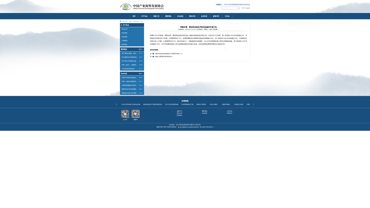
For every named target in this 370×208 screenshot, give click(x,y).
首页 (134, 16)
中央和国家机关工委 (187, 104)
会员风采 (204, 16)
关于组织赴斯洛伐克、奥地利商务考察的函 (130, 69)
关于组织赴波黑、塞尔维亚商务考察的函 (130, 53)
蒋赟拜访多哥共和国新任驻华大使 (130, 89)
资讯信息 (136, 21)
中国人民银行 (214, 104)
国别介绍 (192, 16)
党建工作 (156, 16)
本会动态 (180, 16)
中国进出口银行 (238, 104)
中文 (243, 8)
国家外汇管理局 (201, 104)
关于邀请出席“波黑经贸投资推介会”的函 (130, 57)
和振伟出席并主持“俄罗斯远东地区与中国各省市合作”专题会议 (130, 93)
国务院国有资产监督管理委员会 (152, 104)
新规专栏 (216, 16)
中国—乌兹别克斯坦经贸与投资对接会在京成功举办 (130, 81)
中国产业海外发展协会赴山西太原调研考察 (130, 77)
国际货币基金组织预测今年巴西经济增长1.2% (168, 53)
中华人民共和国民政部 (171, 104)
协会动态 (124, 73)
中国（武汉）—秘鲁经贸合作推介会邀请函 (130, 65)
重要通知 (168, 16)
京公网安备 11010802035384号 (189, 127)
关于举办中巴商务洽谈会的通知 (130, 61)
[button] (253, 104)
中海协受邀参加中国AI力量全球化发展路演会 (130, 85)
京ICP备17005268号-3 (206, 127)
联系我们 (179, 115)
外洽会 (227, 16)
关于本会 (144, 16)
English (248, 8)
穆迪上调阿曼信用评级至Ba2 (163, 56)
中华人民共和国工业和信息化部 (130, 104)
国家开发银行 (226, 104)
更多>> (141, 49)
